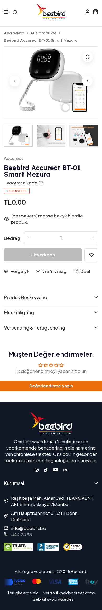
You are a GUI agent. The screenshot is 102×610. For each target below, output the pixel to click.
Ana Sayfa (14, 33)
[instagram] (37, 469)
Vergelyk (19, 271)
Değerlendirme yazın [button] (51, 385)
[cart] (95, 11)
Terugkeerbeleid (23, 592)
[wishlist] (91, 254)
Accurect (13, 158)
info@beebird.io (28, 528)
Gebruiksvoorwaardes (53, 598)
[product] (87, 57)
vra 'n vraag (54, 271)
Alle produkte (43, 33)
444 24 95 (21, 534)
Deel (85, 271)
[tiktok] (46, 469)
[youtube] (55, 469)
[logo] (51, 11)
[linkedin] (65, 469)
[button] (7, 12)
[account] (87, 11)
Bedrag (12, 238)
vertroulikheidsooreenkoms (69, 592)
